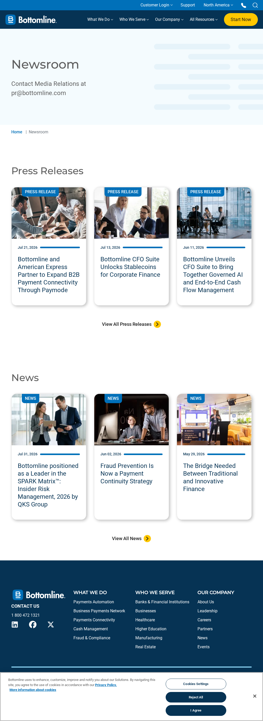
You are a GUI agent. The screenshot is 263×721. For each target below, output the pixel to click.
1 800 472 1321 (25, 615)
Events (204, 646)
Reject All (196, 697)
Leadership (208, 610)
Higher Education (150, 628)
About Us (206, 601)
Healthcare (145, 619)
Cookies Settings (196, 684)
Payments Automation (93, 601)
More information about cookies (33, 690)
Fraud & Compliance (91, 637)
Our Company (168, 19)
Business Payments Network (99, 610)
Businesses (145, 610)
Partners (205, 628)
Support (188, 5)
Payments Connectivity (94, 619)
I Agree (195, 710)
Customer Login (154, 5)
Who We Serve (132, 19)
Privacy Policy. (106, 685)
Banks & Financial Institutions (162, 601)
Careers (204, 619)
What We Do (99, 19)
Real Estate (145, 646)
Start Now (241, 19)
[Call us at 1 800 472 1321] (243, 5)
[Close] (254, 696)
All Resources (202, 19)
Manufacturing (148, 637)
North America (217, 5)
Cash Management (90, 628)
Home (16, 132)
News (203, 637)
